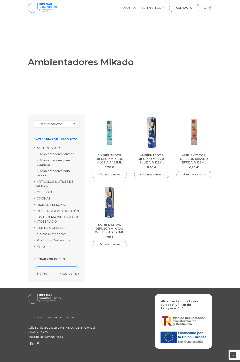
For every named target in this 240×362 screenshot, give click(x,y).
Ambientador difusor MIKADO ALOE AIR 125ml (109, 159)
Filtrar (42, 273)
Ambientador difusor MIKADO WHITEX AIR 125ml (109, 228)
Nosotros (128, 7)
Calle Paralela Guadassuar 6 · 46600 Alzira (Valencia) (61, 327)
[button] (206, 8)
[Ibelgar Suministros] (44, 8)
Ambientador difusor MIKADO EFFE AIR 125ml (194, 159)
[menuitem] (128, 8)
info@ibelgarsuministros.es (45, 336)
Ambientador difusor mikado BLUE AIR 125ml (152, 159)
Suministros (151, 7)
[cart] (210, 8)
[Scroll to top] (233, 355)
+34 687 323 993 (38, 332)
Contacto (72, 317)
